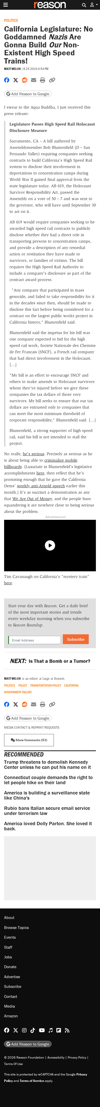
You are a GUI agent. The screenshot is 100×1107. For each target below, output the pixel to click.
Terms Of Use (13, 1064)
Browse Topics (16, 927)
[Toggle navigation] (5, 5)
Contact (10, 996)
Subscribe (75, 639)
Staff (8, 947)
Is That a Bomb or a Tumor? (50, 661)
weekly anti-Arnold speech (41, 485)
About (9, 917)
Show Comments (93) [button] (31, 740)
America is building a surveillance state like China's (47, 795)
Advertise (12, 976)
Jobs (8, 956)
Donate (10, 966)
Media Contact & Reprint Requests (31, 727)
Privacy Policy (77, 1057)
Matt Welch (12, 69)
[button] (94, 5)
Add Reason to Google (29, 93)
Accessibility (55, 1057)
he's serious (33, 453)
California (71, 685)
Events (10, 937)
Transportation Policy (45, 685)
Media (9, 1006)
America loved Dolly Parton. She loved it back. (48, 826)
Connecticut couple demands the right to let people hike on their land (48, 779)
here (40, 473)
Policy (22, 685)
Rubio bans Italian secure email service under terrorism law (47, 810)
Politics (11, 20)
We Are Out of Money (32, 498)
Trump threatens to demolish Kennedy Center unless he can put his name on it (47, 764)
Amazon (11, 1015)
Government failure (18, 692)
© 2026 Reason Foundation (24, 1057)
